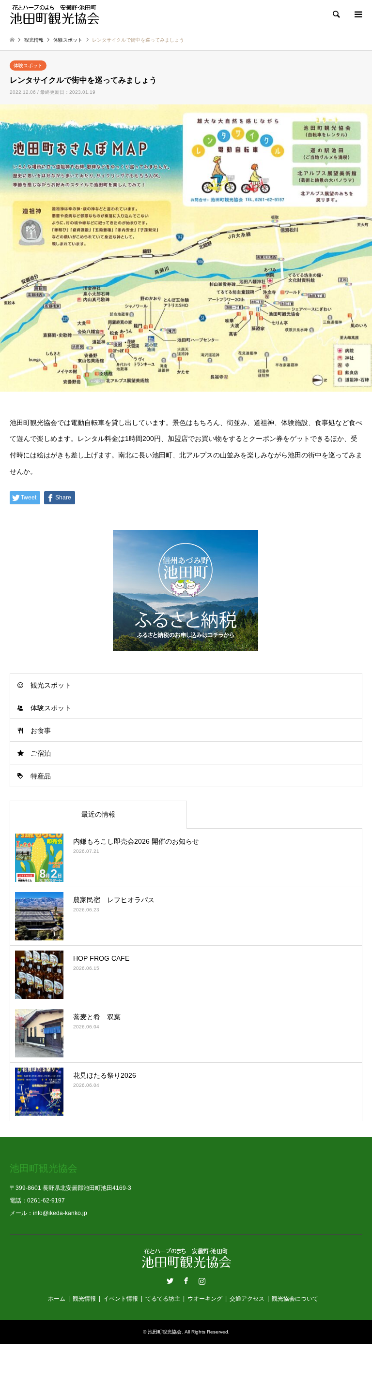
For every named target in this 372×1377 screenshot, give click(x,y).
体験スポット (28, 65)
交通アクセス (247, 1298)
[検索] (335, 14)
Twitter (170, 1280)
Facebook (186, 1280)
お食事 (41, 730)
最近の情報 (98, 814)
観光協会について (295, 1298)
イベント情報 (120, 1298)
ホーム (56, 1298)
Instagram (202, 1280)
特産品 (41, 776)
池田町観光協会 (165, 1331)
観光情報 (84, 1298)
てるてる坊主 (162, 1298)
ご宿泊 (41, 753)
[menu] (357, 14)
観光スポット (51, 685)
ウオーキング (204, 1298)
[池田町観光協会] (54, 14)
